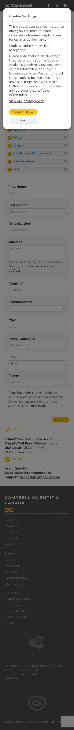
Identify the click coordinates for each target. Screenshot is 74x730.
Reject (24, 120)
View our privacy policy (26, 101)
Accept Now (23, 111)
